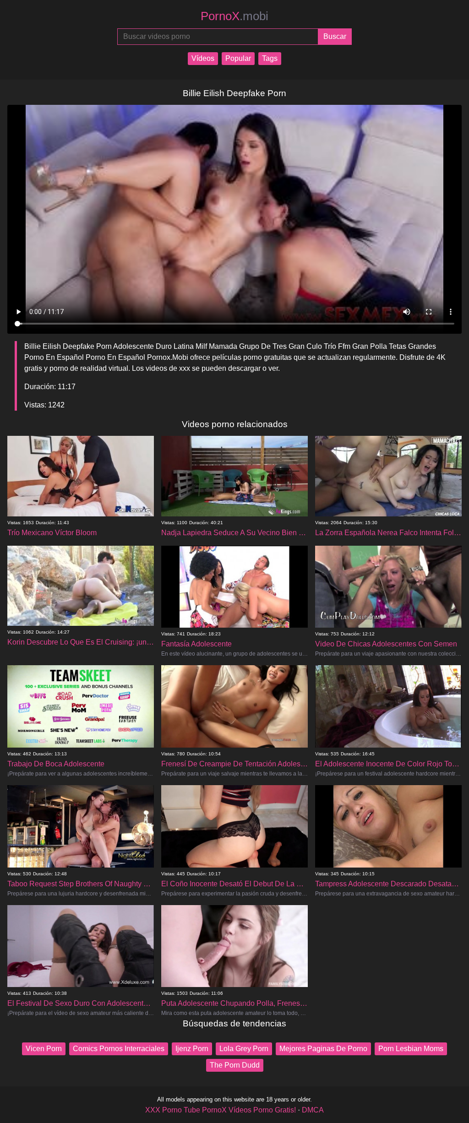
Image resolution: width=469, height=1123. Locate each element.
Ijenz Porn (191, 1048)
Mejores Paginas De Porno (323, 1048)
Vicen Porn (44, 1048)
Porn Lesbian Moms (410, 1048)
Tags (270, 58)
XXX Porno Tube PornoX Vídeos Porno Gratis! (220, 1110)
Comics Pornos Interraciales (118, 1048)
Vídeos (202, 58)
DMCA (313, 1110)
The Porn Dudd (235, 1065)
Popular (238, 58)
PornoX (234, 16)
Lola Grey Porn (243, 1048)
